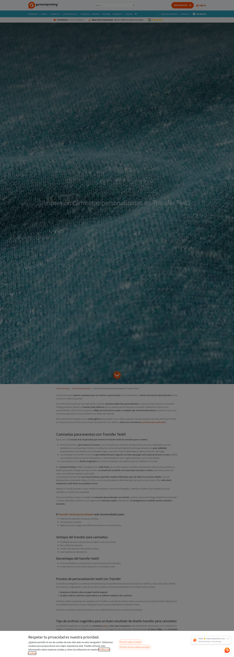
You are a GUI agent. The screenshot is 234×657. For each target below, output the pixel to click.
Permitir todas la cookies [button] (130, 642)
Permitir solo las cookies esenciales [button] (135, 647)
